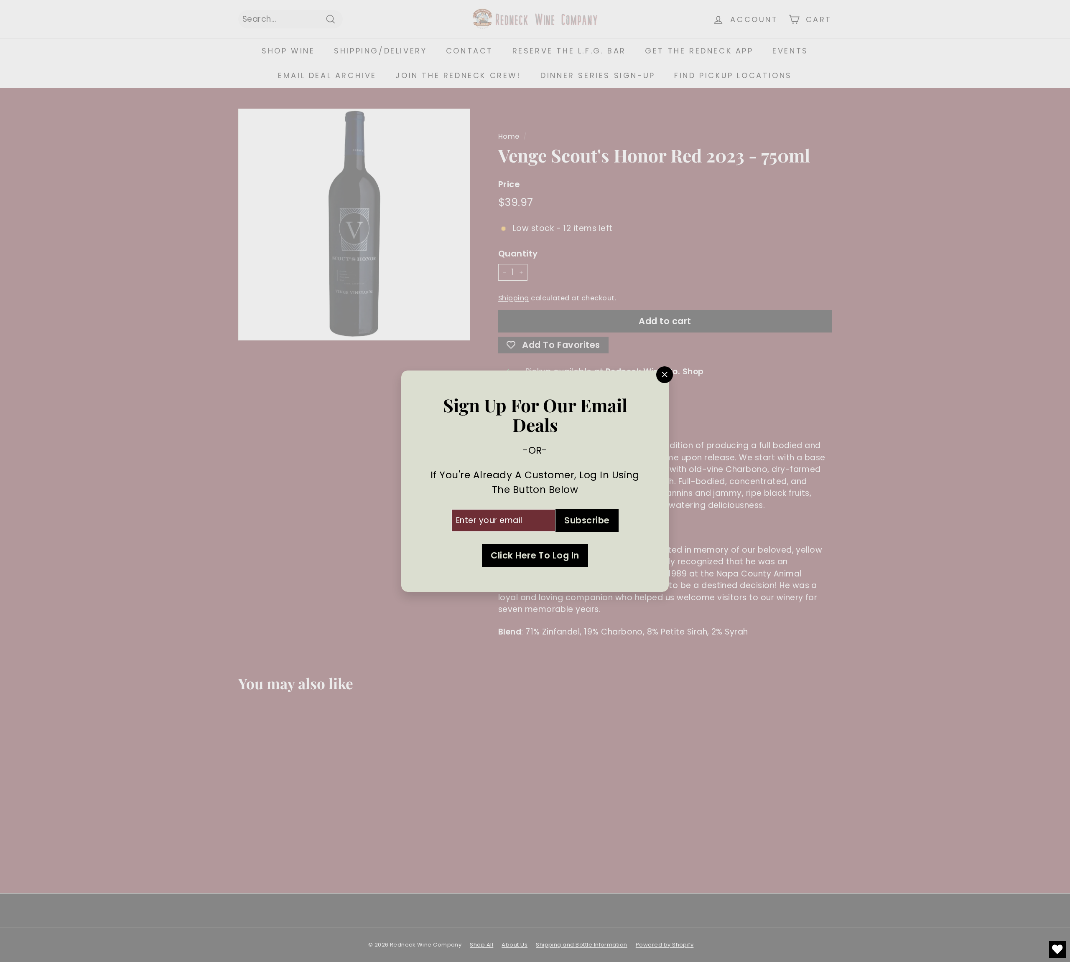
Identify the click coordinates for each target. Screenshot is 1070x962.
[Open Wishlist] (1057, 949)
